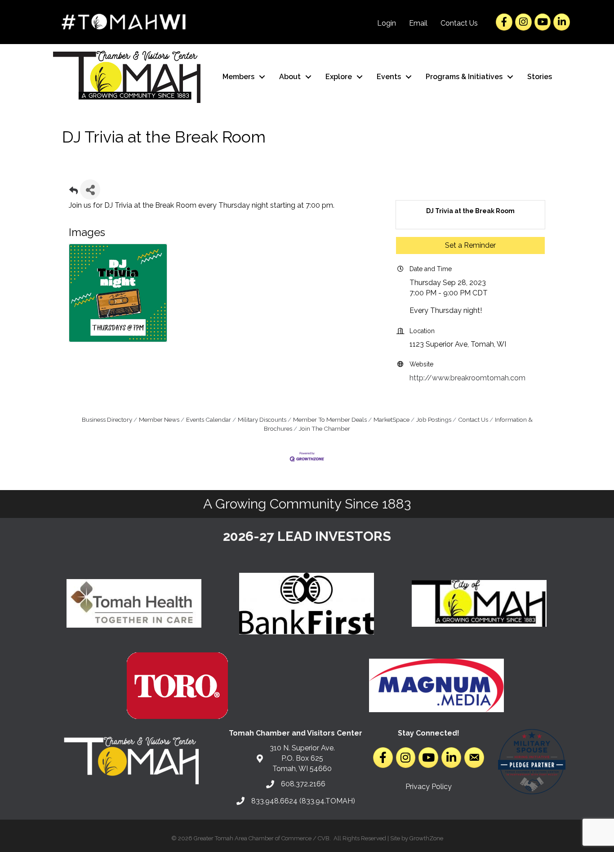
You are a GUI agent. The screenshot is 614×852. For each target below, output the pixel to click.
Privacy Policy (428, 786)
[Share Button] (90, 189)
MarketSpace (391, 419)
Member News (159, 419)
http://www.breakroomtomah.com (467, 378)
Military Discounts (262, 419)
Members (238, 76)
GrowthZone (426, 838)
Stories (539, 76)
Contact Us (459, 23)
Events (389, 76)
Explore (338, 76)
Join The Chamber (324, 428)
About (290, 76)
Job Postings (433, 419)
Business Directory (107, 419)
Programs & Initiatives (464, 76)
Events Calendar (208, 419)
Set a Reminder (470, 245)
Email (418, 23)
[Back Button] (73, 192)
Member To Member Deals (330, 419)
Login (386, 23)
